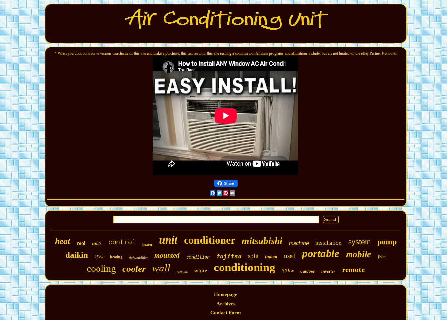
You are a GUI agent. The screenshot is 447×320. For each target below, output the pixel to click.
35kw (288, 271)
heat (62, 241)
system (359, 242)
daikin (76, 254)
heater (147, 244)
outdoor (307, 271)
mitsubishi (262, 240)
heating (116, 257)
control (122, 242)
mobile (358, 254)
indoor (271, 256)
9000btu (182, 272)
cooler (134, 269)
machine (299, 243)
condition (198, 257)
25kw (99, 257)
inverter (328, 271)
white (200, 270)
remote (353, 270)
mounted (167, 255)
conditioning (244, 267)
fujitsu (228, 256)
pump (387, 241)
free (382, 256)
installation (328, 243)
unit (168, 240)
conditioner (209, 240)
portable (320, 253)
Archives (225, 303)
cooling (101, 268)
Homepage (225, 294)
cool (81, 243)
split (253, 255)
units (97, 243)
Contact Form (225, 312)
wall (161, 268)
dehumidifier (138, 258)
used (289, 255)
